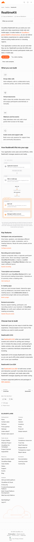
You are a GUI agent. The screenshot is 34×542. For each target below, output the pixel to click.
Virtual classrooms (9, 97)
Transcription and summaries (10, 271)
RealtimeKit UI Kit (9, 339)
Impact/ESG (4, 451)
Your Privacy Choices (17, 538)
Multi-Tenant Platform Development (7, 492)
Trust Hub (21, 443)
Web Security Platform (8, 495)
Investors (21, 424)
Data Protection (22, 445)
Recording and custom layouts (11, 253)
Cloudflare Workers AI (19, 274)
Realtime (7, 7)
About (20, 419)
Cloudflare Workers (19, 262)
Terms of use (15, 535)
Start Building (5, 500)
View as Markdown (21, 16)
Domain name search (7, 434)
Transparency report (24, 450)
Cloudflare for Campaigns (5, 446)
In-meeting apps (6, 286)
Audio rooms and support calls (13, 135)
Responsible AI (22, 447)
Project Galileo (5, 440)
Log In (3, 502)
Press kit (20, 429)
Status (3, 466)
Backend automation (7, 302)
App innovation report (7, 459)
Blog (2, 473)
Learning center (23, 461)
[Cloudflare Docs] (3, 2)
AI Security (4, 485)
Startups (3, 429)
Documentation (22, 459)
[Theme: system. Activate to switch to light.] (27, 2)
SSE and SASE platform (8, 480)
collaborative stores (20, 292)
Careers (20, 422)
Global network (22, 431)
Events (3, 471)
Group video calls (8, 79)
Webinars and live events (11, 117)
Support (3, 468)
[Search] (24, 2)
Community (21, 464)
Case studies (5, 464)
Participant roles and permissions (11, 236)
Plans (3, 419)
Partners (3, 424)
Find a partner (5, 426)
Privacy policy (11, 534)
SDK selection (5, 382)
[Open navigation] (31, 2)
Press (20, 426)
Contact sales (5, 422)
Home (2, 7)
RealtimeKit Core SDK (10, 368)
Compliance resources (25, 440)
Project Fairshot (6, 449)
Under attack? (5, 431)
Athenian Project (6, 443)
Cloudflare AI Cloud (7, 482)
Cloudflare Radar (6, 461)
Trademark (23, 535)
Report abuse (22, 452)
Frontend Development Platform (8, 488)
